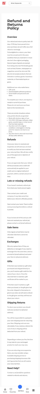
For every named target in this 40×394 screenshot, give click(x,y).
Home (5, 392)
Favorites (13, 392)
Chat (27, 392)
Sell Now (21, 390)
